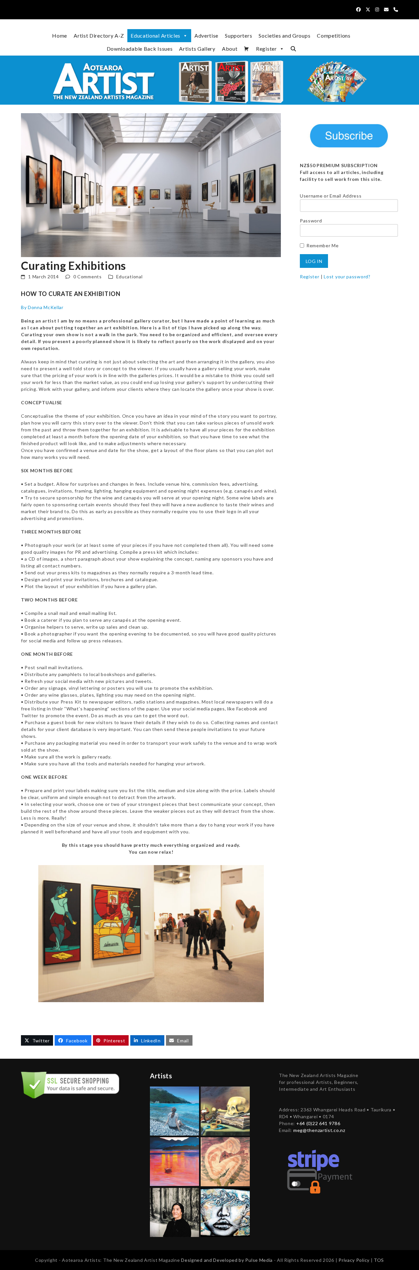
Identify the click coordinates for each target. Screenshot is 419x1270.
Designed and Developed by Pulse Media (227, 1260)
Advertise (206, 35)
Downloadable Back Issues (140, 48)
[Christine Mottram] (225, 1110)
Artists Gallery (197, 48)
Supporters (238, 35)
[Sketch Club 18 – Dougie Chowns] (225, 1161)
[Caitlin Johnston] (225, 1212)
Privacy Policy (354, 1260)
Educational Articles (155, 35)
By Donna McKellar (42, 307)
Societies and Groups (284, 35)
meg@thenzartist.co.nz (319, 1130)
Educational (129, 276)
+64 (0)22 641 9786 (318, 1123)
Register (266, 48)
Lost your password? (347, 276)
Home (59, 35)
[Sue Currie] (174, 1161)
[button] (293, 48)
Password (311, 220)
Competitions (333, 35)
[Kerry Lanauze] (174, 1110)
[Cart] (247, 48)
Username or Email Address (331, 196)
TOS (379, 1260)
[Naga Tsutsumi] (174, 1212)
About (230, 48)
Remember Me (322, 245)
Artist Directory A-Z (99, 35)
